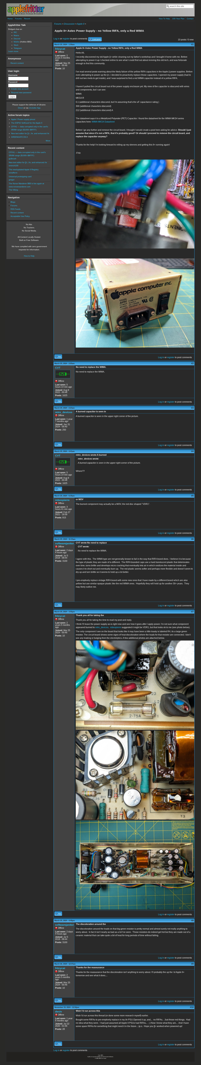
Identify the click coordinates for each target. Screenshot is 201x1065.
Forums (18, 19)
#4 (192, 451)
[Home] (26, 14)
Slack (16, 45)
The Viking (13, 190)
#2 (192, 363)
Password (13, 82)
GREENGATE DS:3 (19, 137)
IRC (15, 32)
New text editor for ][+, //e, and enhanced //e (30, 133)
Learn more (13, 51)
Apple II (80, 24)
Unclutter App (34, 108)
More (48, 141)
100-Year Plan (178, 19)
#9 (192, 964)
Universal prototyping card (20, 176)
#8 (192, 920)
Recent (27, 19)
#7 (192, 612)
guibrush (12, 158)
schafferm (13, 173)
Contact (190, 19)
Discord (17, 38)
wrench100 (13, 165)
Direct (20, 108)
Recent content (17, 63)
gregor (11, 180)
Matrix (16, 35)
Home (10, 19)
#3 (192, 408)
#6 (192, 539)
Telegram (18, 48)
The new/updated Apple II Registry (24, 169)
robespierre (62, 500)
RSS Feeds (15, 209)
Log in (56, 38)
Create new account (19, 89)
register (66, 38)
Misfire (16, 42)
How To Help (164, 19)
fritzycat (60, 48)
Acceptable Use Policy (20, 216)
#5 (192, 496)
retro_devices (63, 412)
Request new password (21, 92)
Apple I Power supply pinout (23, 119)
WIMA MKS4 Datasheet (103, 122)
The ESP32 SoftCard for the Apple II (26, 123)
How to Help (29, 256)
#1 (192, 44)
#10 (192, 1007)
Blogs (13, 202)
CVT (57, 367)
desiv (58, 1011)
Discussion (69, 24)
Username (13, 75)
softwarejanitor (64, 543)
